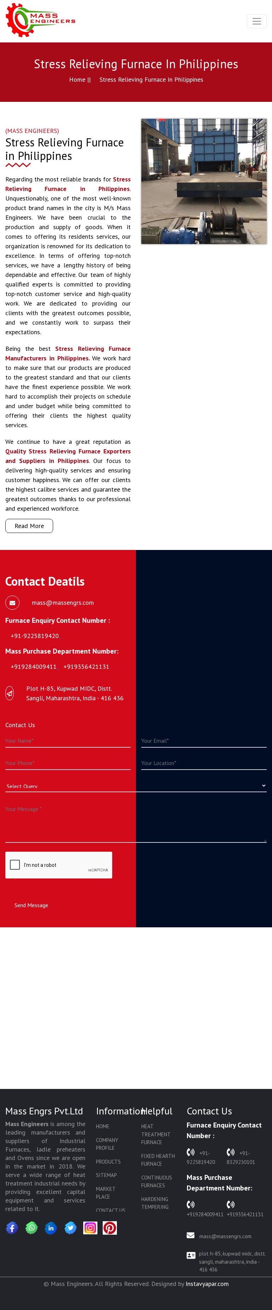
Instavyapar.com (207, 1284)
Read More (29, 526)
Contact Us (110, 1210)
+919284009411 (205, 1214)
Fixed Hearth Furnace (158, 1160)
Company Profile (107, 1144)
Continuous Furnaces (156, 1181)
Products (108, 1161)
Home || (80, 79)
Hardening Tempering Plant (155, 1207)
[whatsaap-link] (32, 1228)
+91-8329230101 (241, 1157)
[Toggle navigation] (257, 21)
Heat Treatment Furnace (155, 1134)
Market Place (105, 1193)
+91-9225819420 (201, 1157)
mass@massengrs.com (224, 1236)
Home (102, 1126)
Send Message (31, 905)
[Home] (40, 21)
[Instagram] (90, 1228)
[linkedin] (51, 1228)
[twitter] (71, 1228)
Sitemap (106, 1175)
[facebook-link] (12, 1228)
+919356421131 (245, 1214)
